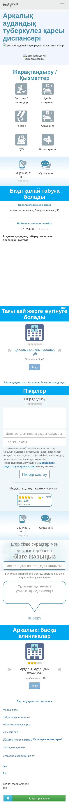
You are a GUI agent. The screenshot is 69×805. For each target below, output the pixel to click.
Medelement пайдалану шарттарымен (29, 464)
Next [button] (60, 351)
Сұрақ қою (46, 173)
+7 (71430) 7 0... (23, 176)
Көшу (34, 367)
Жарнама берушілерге (16, 724)
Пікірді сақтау (34, 474)
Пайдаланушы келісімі (16, 717)
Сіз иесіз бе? (10, 732)
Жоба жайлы (10, 709)
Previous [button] (9, 351)
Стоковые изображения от (18, 755)
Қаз (5, 766)
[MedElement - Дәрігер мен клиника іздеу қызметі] (10, 4)
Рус (5, 773)
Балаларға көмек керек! (47, 739)
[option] (35, 351)
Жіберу (34, 618)
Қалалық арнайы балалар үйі (35, 351)
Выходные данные (14, 747)
